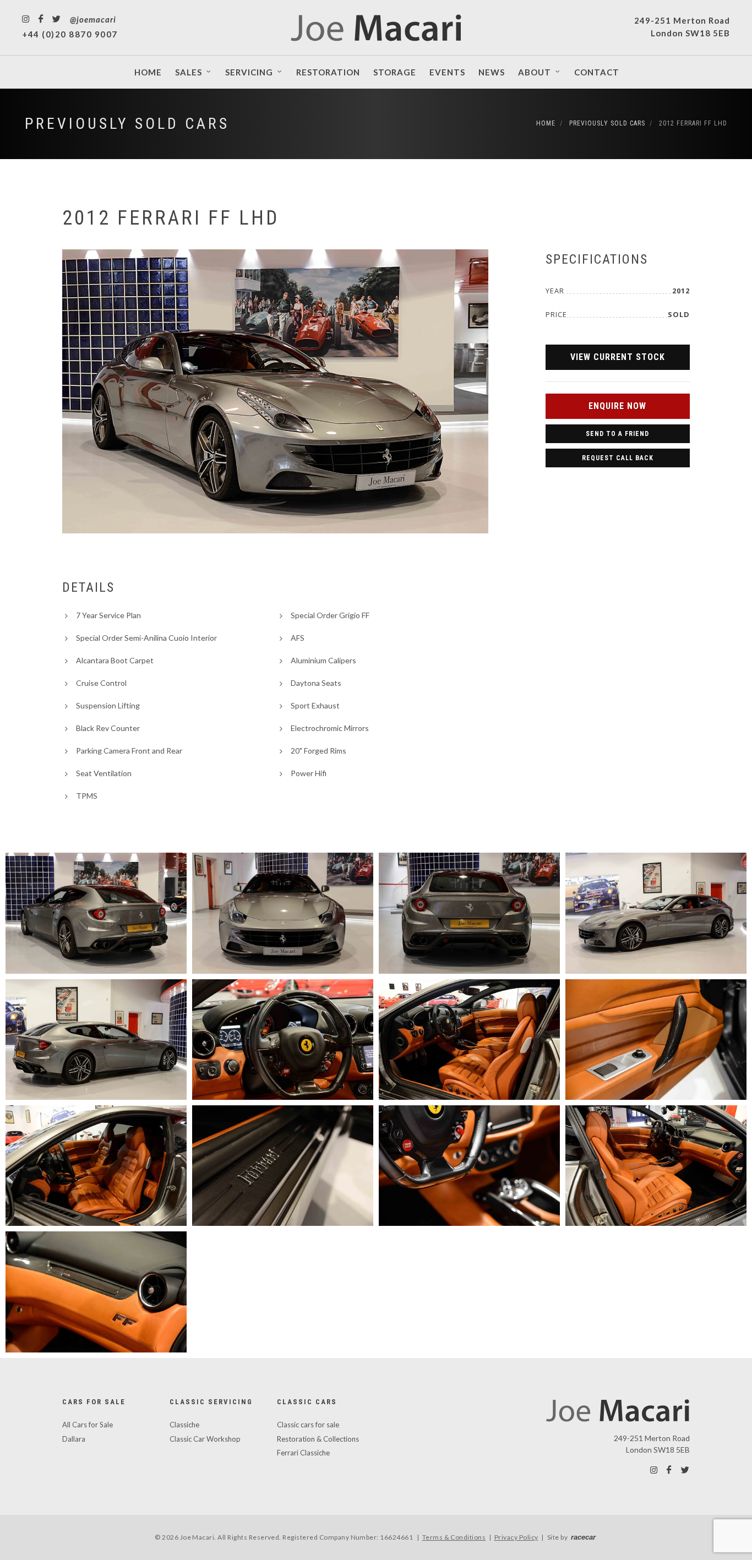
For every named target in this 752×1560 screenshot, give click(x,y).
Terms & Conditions (454, 1537)
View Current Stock (617, 357)
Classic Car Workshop (205, 1438)
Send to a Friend (617, 434)
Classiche (184, 1424)
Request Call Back (617, 458)
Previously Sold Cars (127, 123)
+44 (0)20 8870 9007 (70, 34)
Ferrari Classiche (303, 1452)
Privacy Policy (516, 1537)
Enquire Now (617, 406)
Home (545, 123)
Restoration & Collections (318, 1438)
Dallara (73, 1438)
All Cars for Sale (87, 1424)
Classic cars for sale (308, 1424)
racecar (583, 1537)
